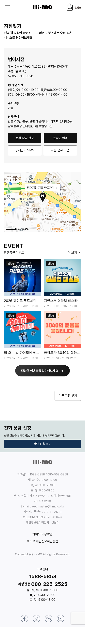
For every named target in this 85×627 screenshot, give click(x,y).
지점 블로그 (58, 150)
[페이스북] (24, 618)
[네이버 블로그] (48, 618)
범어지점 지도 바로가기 (41, 188)
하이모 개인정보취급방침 (42, 541)
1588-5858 (42, 576)
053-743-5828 (22, 76)
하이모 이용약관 (42, 534)
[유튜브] (60, 618)
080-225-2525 (49, 584)
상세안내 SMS (24, 150)
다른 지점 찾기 (68, 396)
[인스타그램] (36, 618)
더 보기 (73, 253)
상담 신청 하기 (42, 444)
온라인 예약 (60, 138)
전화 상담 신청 (25, 138)
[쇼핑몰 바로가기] (70, 7)
